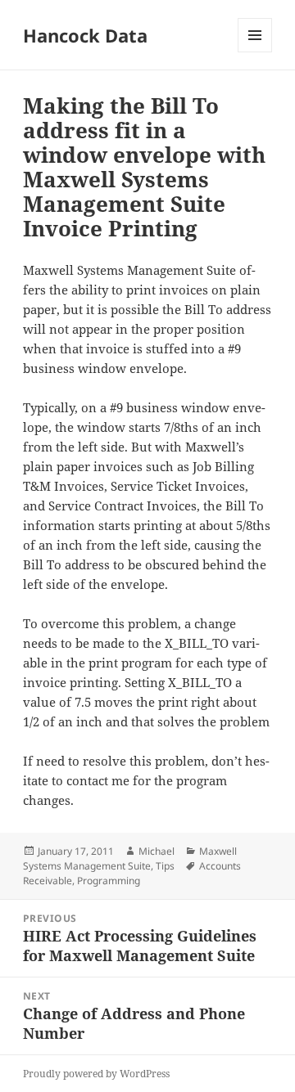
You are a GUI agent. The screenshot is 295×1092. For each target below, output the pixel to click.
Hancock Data (85, 35)
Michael (156, 851)
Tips (165, 866)
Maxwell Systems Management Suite (130, 858)
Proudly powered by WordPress (96, 1074)
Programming (108, 881)
